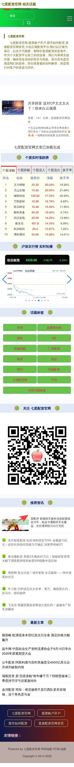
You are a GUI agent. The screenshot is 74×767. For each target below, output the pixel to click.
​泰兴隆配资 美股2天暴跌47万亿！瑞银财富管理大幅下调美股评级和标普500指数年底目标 (36, 558)
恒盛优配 (20, 348)
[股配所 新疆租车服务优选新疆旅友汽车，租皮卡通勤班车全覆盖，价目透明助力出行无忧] (15, 522)
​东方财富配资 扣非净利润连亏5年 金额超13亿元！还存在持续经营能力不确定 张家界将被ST (34, 542)
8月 (54, 338)
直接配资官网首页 (51, 723)
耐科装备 (19, 212)
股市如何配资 (17, 723)
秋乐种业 (19, 207)
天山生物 (19, 190)
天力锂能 (19, 185)
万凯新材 (19, 201)
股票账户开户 (51, 713)
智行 (20, 369)
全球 (20, 327)
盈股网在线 (54, 327)
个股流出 (54, 170)
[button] (4, 279)
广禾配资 (54, 348)
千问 (54, 380)
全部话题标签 (37, 390)
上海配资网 (19, 380)
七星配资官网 (21, 713)
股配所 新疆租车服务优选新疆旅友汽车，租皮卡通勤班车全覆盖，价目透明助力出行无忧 (50, 521)
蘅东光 (19, 223)
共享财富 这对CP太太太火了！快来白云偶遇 (48, 106)
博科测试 (19, 234)
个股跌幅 (23, 170)
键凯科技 (19, 196)
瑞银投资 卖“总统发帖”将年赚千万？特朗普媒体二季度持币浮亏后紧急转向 (36, 678)
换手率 (67, 170)
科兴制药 (19, 229)
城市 (20, 338)
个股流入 (39, 170)
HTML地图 (59, 749)
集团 (20, 359)
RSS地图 (46, 749)
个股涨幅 (8, 170)
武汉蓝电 (19, 218)
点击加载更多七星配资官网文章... (37, 146)
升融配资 (54, 369)
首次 (54, 359)
